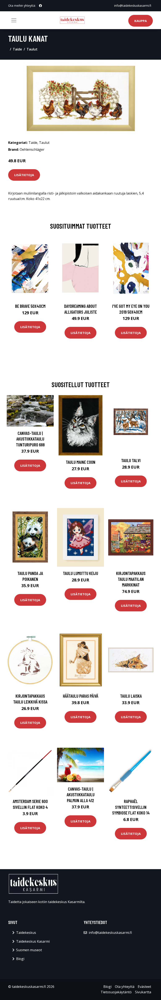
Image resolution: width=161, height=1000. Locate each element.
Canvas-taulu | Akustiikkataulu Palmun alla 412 (81, 794)
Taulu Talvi (131, 460)
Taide (17, 49)
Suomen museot (29, 950)
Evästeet (144, 986)
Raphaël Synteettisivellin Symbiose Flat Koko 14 (131, 807)
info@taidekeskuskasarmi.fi (132, 6)
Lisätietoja (24, 175)
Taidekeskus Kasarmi (33, 941)
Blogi (20, 958)
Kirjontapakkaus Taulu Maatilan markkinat (130, 579)
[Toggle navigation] (13, 20)
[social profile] (40, 6)
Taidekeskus (26, 932)
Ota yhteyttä (124, 986)
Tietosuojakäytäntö (116, 992)
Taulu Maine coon (80, 462)
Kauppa (140, 21)
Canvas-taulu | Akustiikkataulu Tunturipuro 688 (30, 438)
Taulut (32, 49)
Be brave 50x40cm (30, 306)
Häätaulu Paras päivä (80, 695)
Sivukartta (143, 992)
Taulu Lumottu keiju (80, 573)
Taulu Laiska (131, 695)
